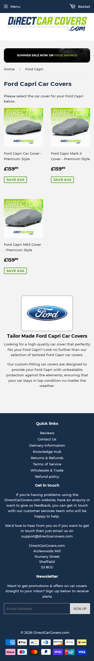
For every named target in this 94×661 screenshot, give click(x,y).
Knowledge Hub (47, 451)
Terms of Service (47, 464)
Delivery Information (47, 445)
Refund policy (47, 476)
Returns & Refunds (47, 458)
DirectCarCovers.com (51, 632)
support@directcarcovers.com (47, 536)
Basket (83, 6)
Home (9, 69)
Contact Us (47, 439)
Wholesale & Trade (47, 470)
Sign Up (80, 609)
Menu (15, 6)
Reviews (47, 433)
